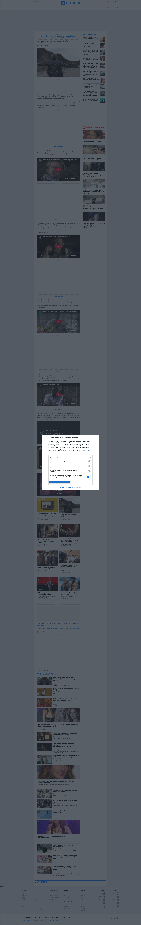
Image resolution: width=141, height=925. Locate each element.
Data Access (70, 487)
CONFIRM (60, 482)
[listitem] (70, 457)
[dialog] (70, 462)
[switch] (89, 461)
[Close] (96, 437)
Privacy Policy (79, 487)
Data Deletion (62, 487)
